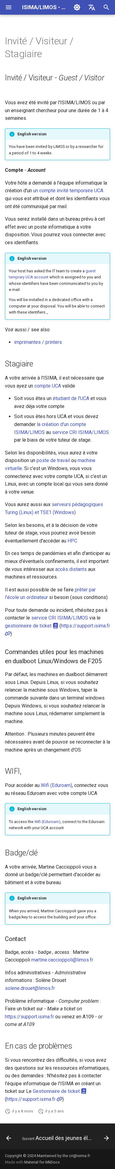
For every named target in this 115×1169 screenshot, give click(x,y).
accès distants (71, 569)
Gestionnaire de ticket (57, 1091)
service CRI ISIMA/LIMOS (80, 432)
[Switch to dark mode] (77, 7)
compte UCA (47, 386)
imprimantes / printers (38, 342)
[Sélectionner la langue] (92, 7)
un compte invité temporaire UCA (68, 190)
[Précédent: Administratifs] (8, 1138)
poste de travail (53, 460)
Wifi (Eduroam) (56, 785)
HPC (72, 541)
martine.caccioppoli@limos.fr (62, 960)
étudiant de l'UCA (71, 398)
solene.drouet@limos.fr (30, 988)
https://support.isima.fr (29, 1017)
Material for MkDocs (42, 1162)
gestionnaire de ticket (29, 626)
